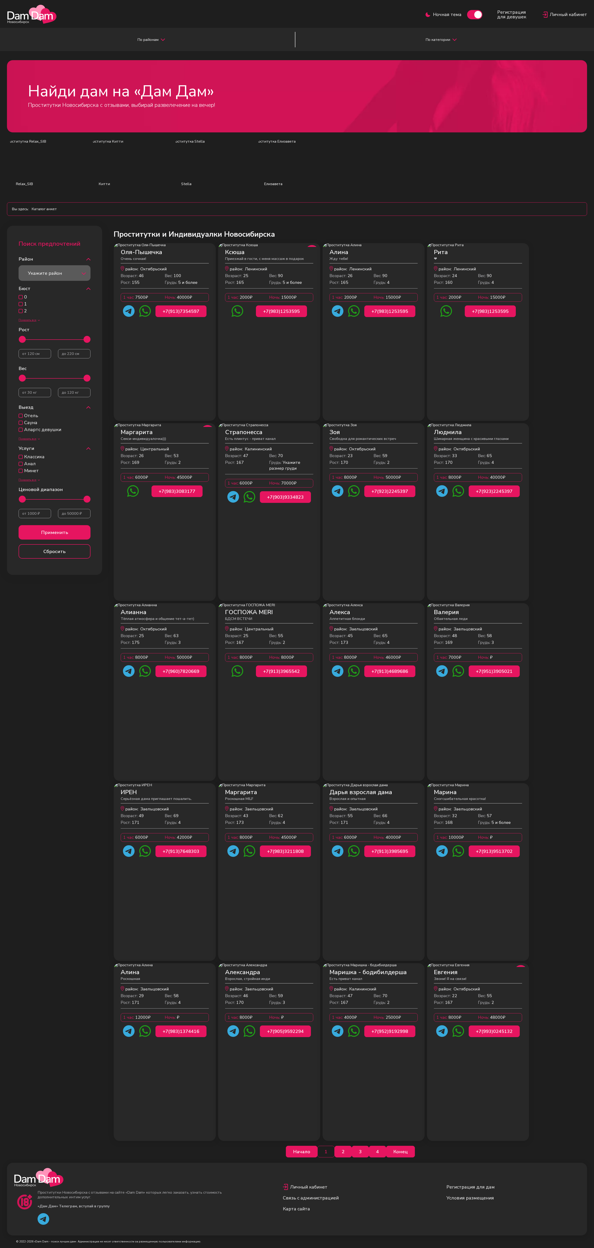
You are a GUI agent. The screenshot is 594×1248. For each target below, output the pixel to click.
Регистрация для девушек (511, 14)
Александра (242, 972)
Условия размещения (470, 1198)
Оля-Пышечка (141, 252)
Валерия (446, 612)
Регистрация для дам (470, 1187)
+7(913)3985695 (389, 851)
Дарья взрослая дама (360, 792)
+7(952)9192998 (389, 1031)
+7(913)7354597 (181, 311)
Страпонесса (243, 432)
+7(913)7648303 (181, 851)
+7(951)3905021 (494, 671)
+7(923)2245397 (389, 491)
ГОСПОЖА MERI (249, 612)
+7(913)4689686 (389, 671)
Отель (31, 415)
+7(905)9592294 (285, 1031)
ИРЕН (129, 792)
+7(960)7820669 (181, 671)
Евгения (446, 972)
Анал (30, 464)
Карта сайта (296, 1209)
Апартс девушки (42, 429)
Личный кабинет (308, 1187)
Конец (400, 1152)
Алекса (339, 612)
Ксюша (235, 252)
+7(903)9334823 (285, 497)
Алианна (133, 612)
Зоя (334, 432)
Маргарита (137, 432)
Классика (34, 457)
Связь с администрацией (311, 1198)
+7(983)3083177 (177, 491)
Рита (441, 252)
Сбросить (54, 551)
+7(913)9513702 (494, 851)
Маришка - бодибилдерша (368, 972)
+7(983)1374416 (181, 1031)
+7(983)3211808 (285, 851)
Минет (31, 470)
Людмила (448, 432)
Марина (445, 792)
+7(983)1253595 (281, 311)
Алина (338, 252)
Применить (54, 532)
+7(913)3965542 (281, 671)
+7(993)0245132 (494, 1031)
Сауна (30, 422)
